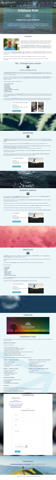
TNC (25, 2)
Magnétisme (29, 2)
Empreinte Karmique (36, 2)
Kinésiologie (42, 2)
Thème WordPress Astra (35, 476)
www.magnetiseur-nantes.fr (16, 406)
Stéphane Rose (10, 2)
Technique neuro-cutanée (46, 47)
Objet (15, 425)
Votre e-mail (16, 419)
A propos (21, 2)
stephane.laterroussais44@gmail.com (16, 401)
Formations (47, 2)
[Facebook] (55, 2)
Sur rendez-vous (16, 110)
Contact (52, 2)
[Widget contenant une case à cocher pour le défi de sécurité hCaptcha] (21, 446)
